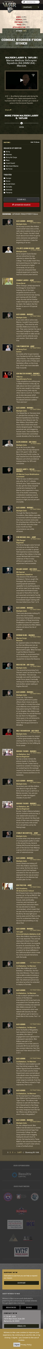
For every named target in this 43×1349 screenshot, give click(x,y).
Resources (11, 1307)
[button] (21, 80)
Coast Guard (10, 163)
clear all (21, 199)
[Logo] (33, 75)
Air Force (9, 169)
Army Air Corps (11, 157)
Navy (8, 160)
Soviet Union (10, 184)
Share (7, 110)
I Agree (16, 1345)
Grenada (9, 190)
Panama (9, 192)
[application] (21, 80)
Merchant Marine (12, 166)
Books (29, 1307)
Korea (8, 181)
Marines (9, 154)
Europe (8, 178)
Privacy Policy (26, 1344)
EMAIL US (21, 1326)
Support (22, 1283)
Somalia (9, 187)
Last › (19, 1152)
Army (8, 152)
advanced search (22, 205)
